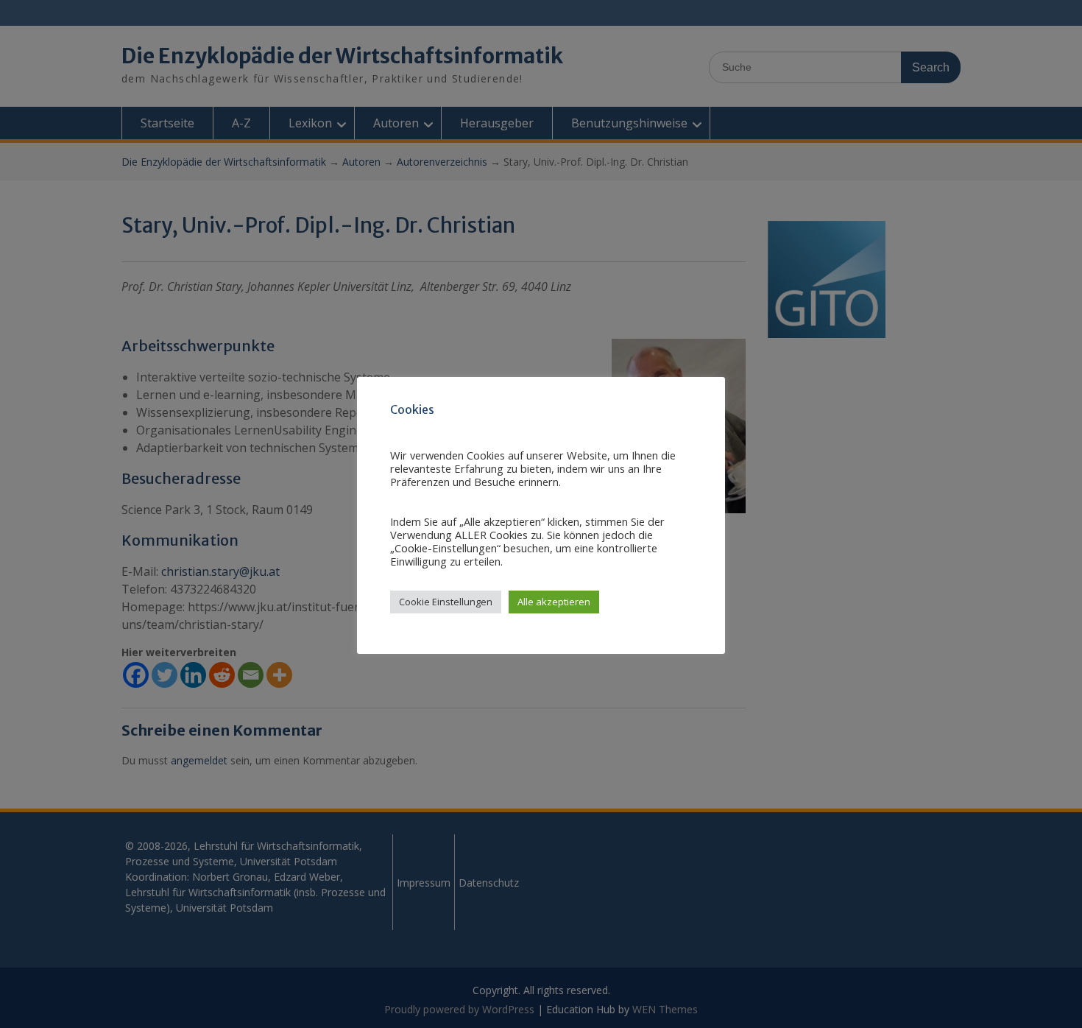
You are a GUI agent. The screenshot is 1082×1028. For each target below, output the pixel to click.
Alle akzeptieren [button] (553, 601)
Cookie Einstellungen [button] (445, 601)
